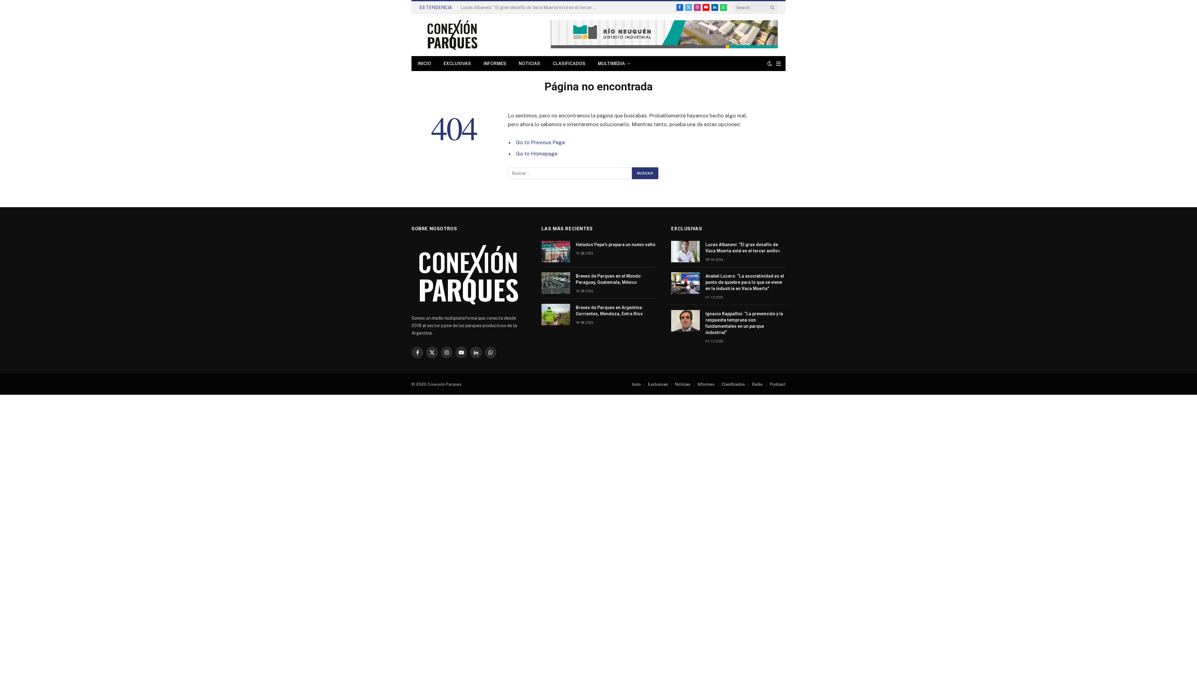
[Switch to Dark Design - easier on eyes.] (769, 63)
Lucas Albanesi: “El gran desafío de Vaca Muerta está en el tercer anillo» (742, 247)
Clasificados (569, 63)
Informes (494, 63)
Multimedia (611, 63)
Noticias (529, 63)
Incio (636, 384)
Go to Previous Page (540, 142)
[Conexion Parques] (452, 35)
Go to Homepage (536, 153)
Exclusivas (457, 63)
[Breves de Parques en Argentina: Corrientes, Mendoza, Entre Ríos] (555, 314)
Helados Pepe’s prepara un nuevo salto (616, 244)
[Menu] (778, 64)
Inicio (424, 63)
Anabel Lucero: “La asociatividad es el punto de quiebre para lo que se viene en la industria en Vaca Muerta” (489, 10)
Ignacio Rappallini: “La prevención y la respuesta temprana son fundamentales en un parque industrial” (744, 323)
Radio (757, 384)
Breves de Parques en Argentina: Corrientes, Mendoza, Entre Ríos (609, 310)
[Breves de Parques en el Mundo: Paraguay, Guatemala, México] (555, 283)
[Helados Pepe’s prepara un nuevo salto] (555, 251)
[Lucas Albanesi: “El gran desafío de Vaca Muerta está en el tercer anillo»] (685, 251)
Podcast (778, 384)
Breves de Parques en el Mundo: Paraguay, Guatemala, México (609, 279)
